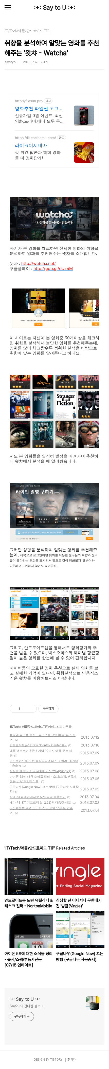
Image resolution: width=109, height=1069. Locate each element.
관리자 (72, 1059)
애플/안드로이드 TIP (34, 726)
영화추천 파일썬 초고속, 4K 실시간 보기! (37, 109)
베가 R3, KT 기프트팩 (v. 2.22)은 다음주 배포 (40, 802)
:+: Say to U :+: (54, 7)
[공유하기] (25, 708)
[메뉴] (8, 8)
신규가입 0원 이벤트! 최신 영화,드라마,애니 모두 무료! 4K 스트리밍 (39, 118)
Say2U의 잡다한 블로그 (26, 1006)
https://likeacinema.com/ (35, 137)
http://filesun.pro (29, 101)
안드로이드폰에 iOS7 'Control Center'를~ (38, 745)
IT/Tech (14, 726)
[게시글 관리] (31, 708)
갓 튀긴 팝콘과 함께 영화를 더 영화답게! (38, 155)
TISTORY (56, 1059)
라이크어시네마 (31, 145)
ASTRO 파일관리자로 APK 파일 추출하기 (38, 797)
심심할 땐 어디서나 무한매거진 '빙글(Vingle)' (40, 771)
